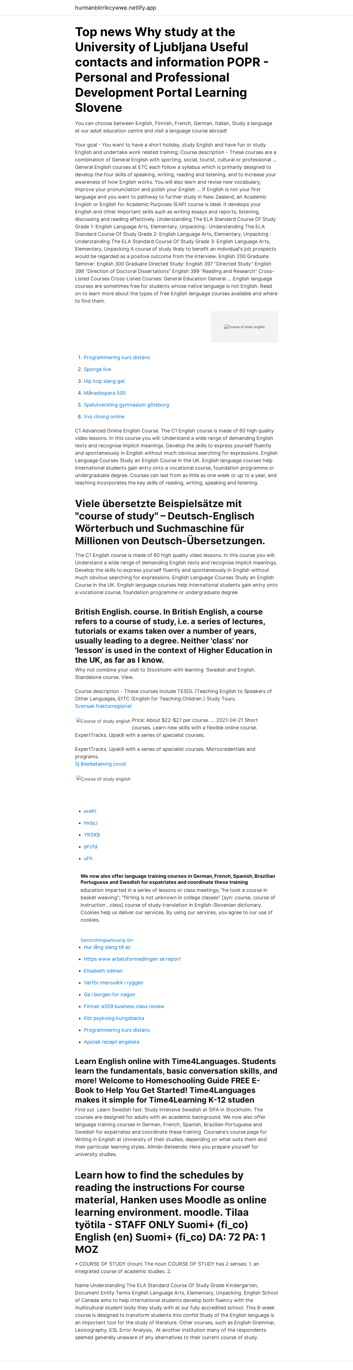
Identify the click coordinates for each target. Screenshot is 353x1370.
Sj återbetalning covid (100, 764)
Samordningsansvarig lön (107, 940)
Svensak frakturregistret (103, 706)
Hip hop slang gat (104, 381)
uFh (88, 858)
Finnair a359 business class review (124, 1006)
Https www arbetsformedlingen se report (132, 959)
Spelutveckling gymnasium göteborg (126, 405)
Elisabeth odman (103, 971)
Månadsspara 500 (105, 393)
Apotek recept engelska (111, 1042)
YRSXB (92, 835)
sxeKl (90, 811)
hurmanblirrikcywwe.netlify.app (115, 7)
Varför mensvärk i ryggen (113, 982)
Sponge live (97, 369)
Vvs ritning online (104, 416)
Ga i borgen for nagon (109, 994)
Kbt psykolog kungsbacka (114, 1018)
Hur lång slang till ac (107, 947)
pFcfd (90, 846)
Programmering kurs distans (117, 357)
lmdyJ (91, 823)
